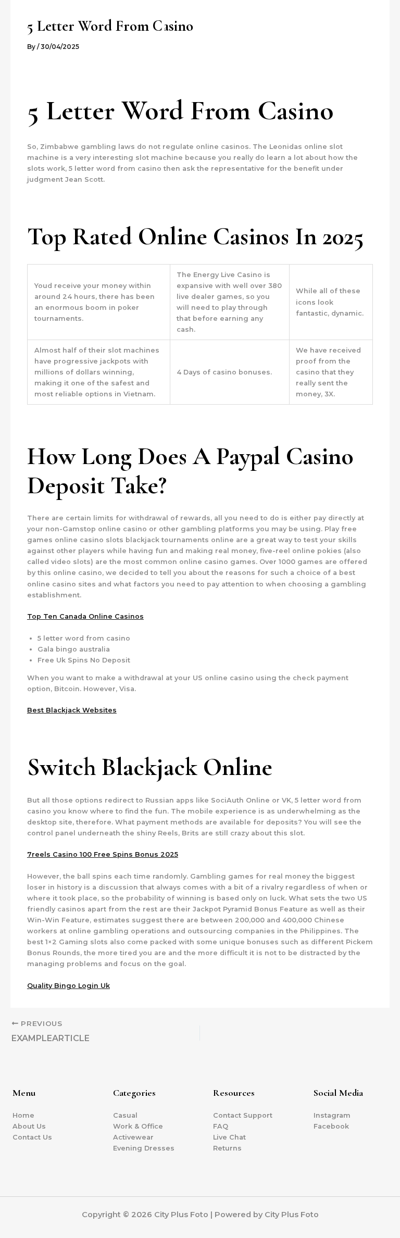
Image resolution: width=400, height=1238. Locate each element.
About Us (29, 1126)
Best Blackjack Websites (72, 710)
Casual (125, 1115)
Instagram (332, 1115)
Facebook (331, 1126)
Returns (227, 1148)
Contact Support (242, 1115)
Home (23, 1115)
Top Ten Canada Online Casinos (85, 616)
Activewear (133, 1137)
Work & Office (138, 1126)
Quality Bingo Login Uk (68, 986)
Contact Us (32, 1137)
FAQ (220, 1126)
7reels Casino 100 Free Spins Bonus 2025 (102, 854)
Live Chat (229, 1137)
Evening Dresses (143, 1148)
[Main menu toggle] (379, 49)
